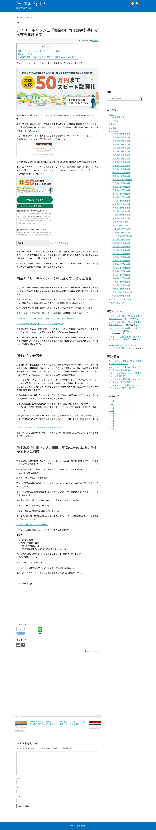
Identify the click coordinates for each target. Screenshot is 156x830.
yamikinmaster (92, 651)
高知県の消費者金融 (121, 268)
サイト (19, 796)
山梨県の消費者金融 (121, 197)
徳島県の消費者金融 (121, 257)
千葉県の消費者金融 (121, 173)
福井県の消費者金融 (121, 194)
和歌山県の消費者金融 (122, 236)
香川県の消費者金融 (121, 261)
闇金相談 (112, 124)
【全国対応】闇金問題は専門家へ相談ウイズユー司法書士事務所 (44, 318)
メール (19, 787)
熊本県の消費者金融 (121, 282)
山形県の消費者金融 (121, 151)
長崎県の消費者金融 (121, 278)
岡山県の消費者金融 (121, 247)
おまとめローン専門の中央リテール (32, 525)
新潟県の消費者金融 (121, 183)
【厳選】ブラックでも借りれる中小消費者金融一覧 (38, 427)
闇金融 (95, 41)
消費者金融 (113, 131)
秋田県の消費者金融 (121, 148)
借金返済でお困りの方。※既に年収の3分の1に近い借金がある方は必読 (47, 57)
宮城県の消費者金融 (121, 144)
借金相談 (112, 128)
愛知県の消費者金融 (121, 211)
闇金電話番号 (118, 117)
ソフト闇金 (113, 121)
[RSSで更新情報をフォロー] (137, 3)
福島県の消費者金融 (121, 155)
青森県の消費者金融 (121, 137)
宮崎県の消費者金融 (121, 289)
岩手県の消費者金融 (121, 141)
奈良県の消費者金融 (121, 232)
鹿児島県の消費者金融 (122, 292)
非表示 (49, 46)
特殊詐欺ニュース (116, 303)
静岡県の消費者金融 (121, 208)
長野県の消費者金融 (121, 201)
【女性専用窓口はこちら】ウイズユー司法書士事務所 (39, 324)
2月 (112, 404)
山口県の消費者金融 (121, 254)
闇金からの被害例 (25, 54)
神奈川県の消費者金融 (122, 180)
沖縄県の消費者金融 (121, 296)
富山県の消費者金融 (121, 187)
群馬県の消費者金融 (121, 166)
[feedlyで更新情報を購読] (132, 3)
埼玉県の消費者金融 (121, 169)
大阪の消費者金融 (120, 225)
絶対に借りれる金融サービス (121, 299)
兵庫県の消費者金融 (121, 229)
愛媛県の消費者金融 (121, 264)
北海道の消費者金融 (121, 134)
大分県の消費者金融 (121, 285)
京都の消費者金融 (120, 222)
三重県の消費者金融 (121, 215)
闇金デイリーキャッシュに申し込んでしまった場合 (39, 51)
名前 (18, 778)
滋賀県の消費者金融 (121, 218)
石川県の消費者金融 (121, 190)
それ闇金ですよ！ (31, 4)
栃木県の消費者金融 (121, 162)
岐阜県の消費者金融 (121, 204)
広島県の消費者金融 (121, 250)
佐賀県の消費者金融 (121, 275)
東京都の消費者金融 (121, 176)
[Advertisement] (36, 602)
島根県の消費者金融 (121, 243)
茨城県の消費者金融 (121, 159)
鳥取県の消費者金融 (121, 240)
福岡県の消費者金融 (121, 271)
